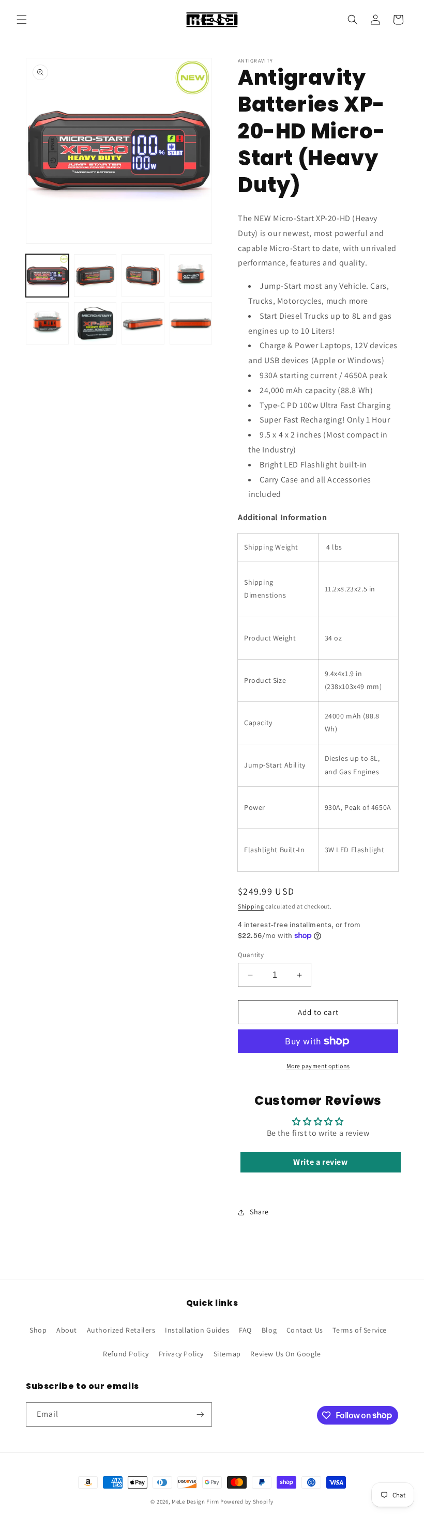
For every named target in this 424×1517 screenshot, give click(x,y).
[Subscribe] (200, 1414)
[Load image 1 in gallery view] (47, 275)
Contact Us (304, 1330)
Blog (269, 1330)
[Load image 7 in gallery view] (143, 323)
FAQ (245, 1330)
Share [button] (259, 1211)
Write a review (320, 1161)
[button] (21, 19)
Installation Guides (197, 1330)
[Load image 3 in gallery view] (143, 275)
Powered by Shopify (247, 1501)
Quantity (251, 954)
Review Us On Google (285, 1353)
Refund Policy (126, 1353)
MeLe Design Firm (195, 1501)
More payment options (318, 1066)
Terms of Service (359, 1330)
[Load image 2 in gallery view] (95, 275)
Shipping (251, 906)
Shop (38, 1330)
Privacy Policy (181, 1353)
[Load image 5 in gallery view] (47, 323)
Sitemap (227, 1353)
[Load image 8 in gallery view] (191, 323)
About (66, 1330)
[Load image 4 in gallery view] (191, 275)
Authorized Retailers (121, 1330)
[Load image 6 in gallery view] (95, 323)
